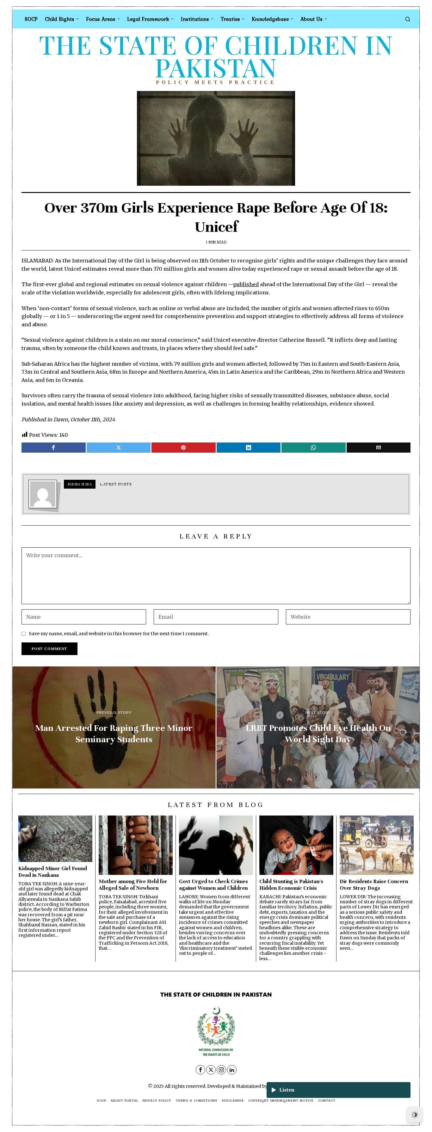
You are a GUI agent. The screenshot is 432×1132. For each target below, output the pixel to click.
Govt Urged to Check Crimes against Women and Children (213, 884)
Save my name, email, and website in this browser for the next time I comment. (119, 633)
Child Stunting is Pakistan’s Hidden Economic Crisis (291, 884)
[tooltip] (54, 448)
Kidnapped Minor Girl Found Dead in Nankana (52, 871)
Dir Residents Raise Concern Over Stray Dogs (374, 884)
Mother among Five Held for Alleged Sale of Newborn (133, 884)
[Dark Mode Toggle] (415, 1115)
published (246, 284)
